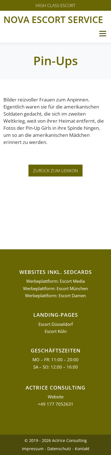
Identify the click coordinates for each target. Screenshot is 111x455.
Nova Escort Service (53, 19)
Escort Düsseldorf (55, 324)
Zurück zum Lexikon (55, 170)
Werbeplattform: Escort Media (55, 281)
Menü (103, 33)
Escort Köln (56, 331)
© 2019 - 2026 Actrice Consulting (55, 440)
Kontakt (82, 448)
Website (55, 397)
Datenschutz (59, 448)
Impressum (33, 448)
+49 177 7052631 (55, 404)
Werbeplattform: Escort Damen (55, 296)
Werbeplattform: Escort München (55, 288)
